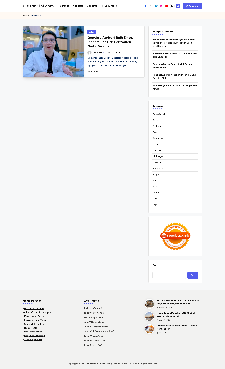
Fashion (156, 126)
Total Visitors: (92, 340)
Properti (156, 174)
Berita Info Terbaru (34, 308)
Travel (155, 204)
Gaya (155, 132)
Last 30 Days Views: (95, 326)
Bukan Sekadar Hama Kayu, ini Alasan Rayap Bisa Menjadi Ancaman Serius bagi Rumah (173, 43)
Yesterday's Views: (95, 317)
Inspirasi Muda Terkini (35, 320)
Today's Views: (92, 308)
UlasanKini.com (38, 6)
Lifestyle (157, 150)
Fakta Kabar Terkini (34, 316)
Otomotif (157, 162)
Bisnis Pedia (30, 327)
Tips (154, 198)
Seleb (91, 32)
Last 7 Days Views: (95, 322)
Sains (155, 180)
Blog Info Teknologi (34, 335)
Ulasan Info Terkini (34, 324)
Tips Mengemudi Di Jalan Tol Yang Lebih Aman (175, 87)
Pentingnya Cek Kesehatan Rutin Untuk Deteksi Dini (174, 76)
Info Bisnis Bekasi (33, 331)
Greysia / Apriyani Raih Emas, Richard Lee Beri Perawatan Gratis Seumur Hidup (110, 42)
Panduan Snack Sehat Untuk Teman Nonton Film (172, 66)
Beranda (26, 15)
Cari (155, 265)
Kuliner (156, 144)
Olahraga (157, 156)
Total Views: (91, 336)
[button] (192, 6)
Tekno (155, 192)
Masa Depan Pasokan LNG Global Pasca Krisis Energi (175, 55)
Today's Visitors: (93, 312)
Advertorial (158, 114)
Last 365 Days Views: (96, 331)
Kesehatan (158, 138)
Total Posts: (91, 345)
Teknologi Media (33, 339)
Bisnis (155, 120)
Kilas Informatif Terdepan (37, 312)
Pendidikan (158, 168)
